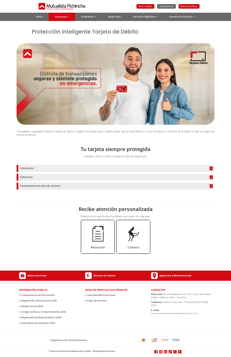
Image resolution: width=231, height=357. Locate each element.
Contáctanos (166, 6)
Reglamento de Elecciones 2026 (39, 300)
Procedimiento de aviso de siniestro (40, 185)
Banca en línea (189, 6)
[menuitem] (39, 17)
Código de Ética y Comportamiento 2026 (43, 311)
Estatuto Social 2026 (32, 306)
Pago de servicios (97, 300)
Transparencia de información (38, 295)
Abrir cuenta (145, 6)
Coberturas (26, 177)
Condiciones (27, 168)
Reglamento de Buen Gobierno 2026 (41, 317)
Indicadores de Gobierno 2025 (38, 323)
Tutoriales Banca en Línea (101, 295)
